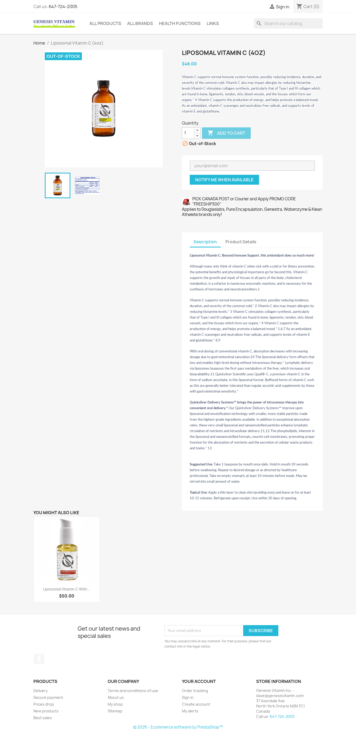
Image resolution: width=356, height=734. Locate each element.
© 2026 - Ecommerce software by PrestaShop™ (178, 727)
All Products (105, 23)
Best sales (42, 717)
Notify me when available (224, 180)
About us (116, 697)
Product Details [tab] (240, 242)
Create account (196, 704)
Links (213, 23)
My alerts (190, 710)
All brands (140, 23)
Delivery (40, 690)
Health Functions (180, 23)
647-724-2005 (63, 6)
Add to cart (226, 133)
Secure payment (48, 697)
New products (46, 710)
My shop (115, 704)
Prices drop (43, 704)
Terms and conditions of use (133, 690)
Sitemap (115, 710)
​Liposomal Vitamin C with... (66, 589)
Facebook (39, 659)
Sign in (188, 697)
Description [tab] (205, 242)
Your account (199, 681)
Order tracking (195, 690)
